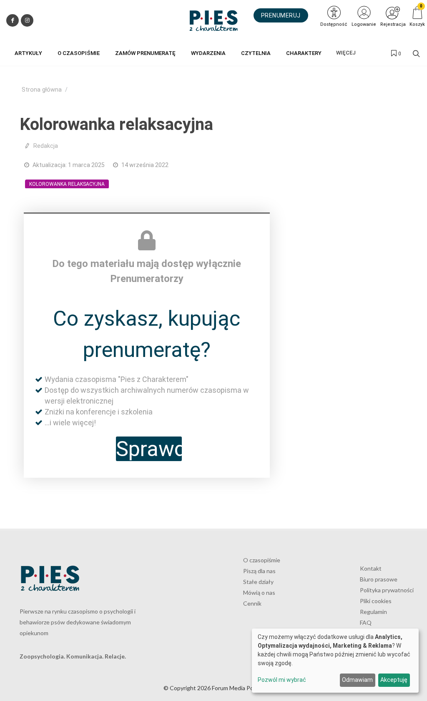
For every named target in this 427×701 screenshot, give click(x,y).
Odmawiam (357, 679)
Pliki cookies (376, 600)
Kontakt (371, 568)
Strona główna (42, 89)
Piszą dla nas (259, 570)
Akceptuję (393, 679)
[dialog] (335, 661)
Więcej (346, 53)
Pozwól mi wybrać (282, 679)
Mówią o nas (259, 592)
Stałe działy (258, 581)
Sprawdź (149, 449)
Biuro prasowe (378, 579)
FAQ (366, 622)
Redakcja (45, 145)
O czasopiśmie (261, 560)
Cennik (252, 603)
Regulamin (373, 611)
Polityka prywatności (387, 590)
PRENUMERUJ (281, 15)
